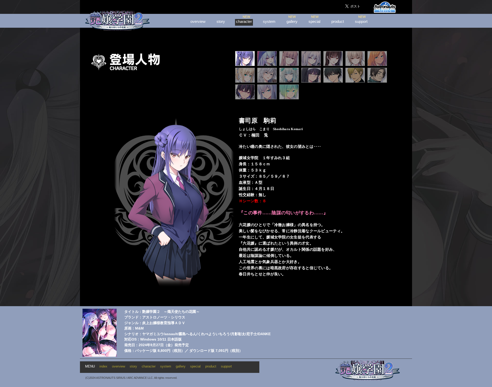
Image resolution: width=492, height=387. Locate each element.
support (361, 22)
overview (198, 22)
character (244, 22)
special (314, 22)
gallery (292, 22)
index (103, 366)
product (337, 22)
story (221, 22)
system (269, 22)
